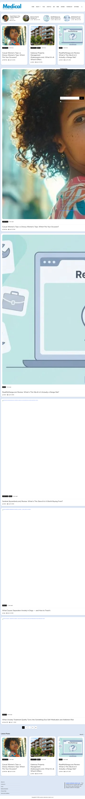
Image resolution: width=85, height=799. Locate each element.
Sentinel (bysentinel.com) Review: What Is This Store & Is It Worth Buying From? (32, 501)
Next (36, 727)
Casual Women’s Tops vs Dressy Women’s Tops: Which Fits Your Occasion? (15, 18)
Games (61, 76)
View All (81, 734)
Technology (69, 6)
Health (37, 6)
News (58, 6)
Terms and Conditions (5, 793)
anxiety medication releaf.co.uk (73, 783)
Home (33, 6)
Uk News (63, 6)
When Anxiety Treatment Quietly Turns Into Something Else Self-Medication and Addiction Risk (38, 720)
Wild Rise (12, 18)
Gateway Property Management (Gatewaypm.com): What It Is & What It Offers (42, 56)
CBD (54, 6)
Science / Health (63, 85)
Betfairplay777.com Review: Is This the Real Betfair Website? (76, 18)
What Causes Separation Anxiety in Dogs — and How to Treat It (26, 610)
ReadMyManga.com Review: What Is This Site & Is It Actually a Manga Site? (56, 18)
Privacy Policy (3, 791)
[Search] (82, 7)
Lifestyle (49, 6)
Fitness (61, 74)
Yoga (43, 6)
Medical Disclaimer (4, 788)
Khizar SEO (5, 722)
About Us (2, 782)
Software (76, 6)
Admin (32, 19)
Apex (4, 613)
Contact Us (3, 784)
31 (32, 727)
